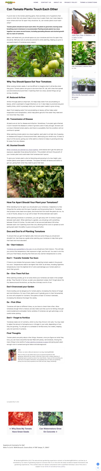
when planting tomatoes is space (37, 342)
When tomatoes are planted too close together (22, 150)
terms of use (49, 466)
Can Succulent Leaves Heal (82, 66)
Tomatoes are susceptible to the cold (19, 249)
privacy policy (60, 466)
